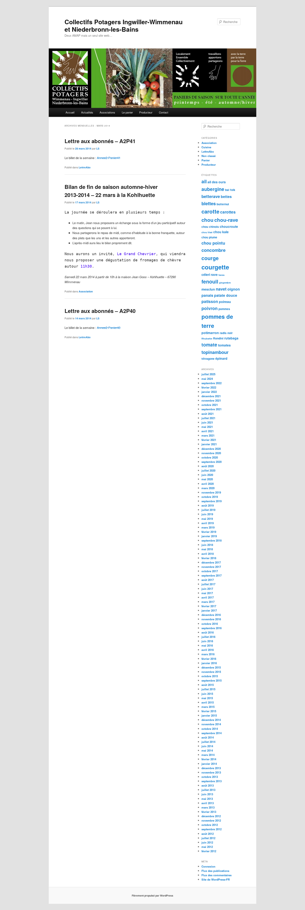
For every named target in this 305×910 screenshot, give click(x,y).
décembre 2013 (211, 768)
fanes (221, 274)
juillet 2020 (208, 470)
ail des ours (216, 182)
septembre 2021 (211, 409)
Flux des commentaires (216, 875)
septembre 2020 (211, 462)
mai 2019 (207, 519)
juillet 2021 (208, 418)
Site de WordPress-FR (215, 879)
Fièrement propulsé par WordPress (152, 895)
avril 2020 (207, 484)
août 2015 (207, 685)
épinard (221, 358)
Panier (205, 160)
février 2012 (208, 851)
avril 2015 (207, 702)
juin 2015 (207, 694)
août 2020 (207, 466)
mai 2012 (207, 847)
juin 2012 (207, 842)
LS (97, 148)
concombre (213, 250)
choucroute (229, 226)
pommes (224, 309)
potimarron (210, 332)
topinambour (215, 352)
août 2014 (207, 737)
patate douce (225, 295)
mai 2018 (207, 549)
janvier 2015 (209, 715)
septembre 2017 (211, 575)
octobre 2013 (209, 777)
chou (207, 219)
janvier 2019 (209, 536)
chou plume (209, 237)
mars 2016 (208, 654)
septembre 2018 (211, 540)
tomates (224, 345)
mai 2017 (207, 593)
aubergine (212, 189)
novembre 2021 (211, 400)
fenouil (209, 281)
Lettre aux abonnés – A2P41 (100, 141)
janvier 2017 (209, 610)
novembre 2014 (211, 724)
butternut (223, 204)
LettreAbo (84, 167)
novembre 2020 (211, 453)
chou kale (221, 231)
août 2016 (207, 632)
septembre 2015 (211, 680)
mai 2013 (207, 799)
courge (210, 258)
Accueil (70, 112)
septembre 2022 (211, 383)
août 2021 (207, 414)
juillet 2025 (208, 374)
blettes (208, 203)
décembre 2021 (211, 396)
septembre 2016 (211, 628)
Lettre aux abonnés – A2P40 (100, 311)
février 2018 (208, 558)
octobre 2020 (209, 457)
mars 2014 (208, 755)
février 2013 (208, 812)
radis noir (226, 333)
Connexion (208, 866)
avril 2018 (207, 554)
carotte (210, 211)
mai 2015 (207, 698)
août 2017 (207, 580)
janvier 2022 (209, 392)
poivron (209, 308)
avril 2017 (207, 597)
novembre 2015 (211, 672)
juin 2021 (207, 422)
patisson (209, 301)
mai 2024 (207, 379)
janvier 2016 (209, 663)
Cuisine (206, 147)
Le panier (127, 112)
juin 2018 (207, 545)
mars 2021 (208, 435)
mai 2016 (207, 645)
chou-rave (226, 219)
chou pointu (213, 243)
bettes (226, 196)
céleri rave (209, 274)
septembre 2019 (211, 501)
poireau (225, 301)
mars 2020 (208, 488)
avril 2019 (207, 523)
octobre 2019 (209, 497)
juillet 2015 (208, 689)
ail (204, 181)
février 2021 (208, 440)
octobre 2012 (209, 825)
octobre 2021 (209, 405)
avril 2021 (207, 431)
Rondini (218, 338)
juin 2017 (207, 589)
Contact (163, 112)
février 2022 (208, 387)
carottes (228, 212)
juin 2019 (207, 514)
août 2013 (207, 785)
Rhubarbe (206, 338)
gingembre (225, 282)
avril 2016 (207, 650)
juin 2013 (207, 794)
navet (221, 289)
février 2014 (208, 759)
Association (86, 291)
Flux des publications (215, 871)
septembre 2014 (211, 733)
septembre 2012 (211, 829)
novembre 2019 (211, 492)
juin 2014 (207, 746)
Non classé (208, 156)
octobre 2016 (209, 624)
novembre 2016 (211, 619)
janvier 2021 (209, 444)
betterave (210, 196)
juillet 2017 (208, 584)
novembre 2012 (211, 820)
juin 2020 (207, 475)
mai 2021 (207, 427)
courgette (215, 267)
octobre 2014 (209, 729)
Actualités (87, 112)
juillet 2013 (208, 790)
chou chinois (210, 227)
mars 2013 (208, 807)
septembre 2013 (211, 781)
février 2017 (208, 606)
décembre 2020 (211, 449)
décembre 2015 (211, 667)
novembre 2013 (211, 772)
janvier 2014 (209, 764)
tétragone (208, 359)
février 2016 (208, 659)
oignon (233, 289)
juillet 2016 (208, 637)
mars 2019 (208, 527)
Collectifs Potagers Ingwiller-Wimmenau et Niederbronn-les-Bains (124, 25)
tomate (209, 344)
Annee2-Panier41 (108, 158)
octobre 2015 (209, 676)
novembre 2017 (211, 567)
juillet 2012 (208, 838)
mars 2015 (208, 707)
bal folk (230, 190)
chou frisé (206, 232)
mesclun (208, 289)
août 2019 (207, 505)
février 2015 (208, 711)
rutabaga (231, 338)
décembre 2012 (211, 816)
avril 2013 (207, 803)
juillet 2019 (208, 510)
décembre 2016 (211, 615)
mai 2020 (207, 479)
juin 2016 (207, 641)
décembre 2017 (211, 562)
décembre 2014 (211, 720)
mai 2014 (207, 750)
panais (207, 295)
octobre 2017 (209, 571)
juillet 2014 (208, 742)
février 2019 (208, 532)
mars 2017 (208, 602)
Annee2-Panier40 (108, 327)
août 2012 (207, 834)
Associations (107, 112)
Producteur (145, 112)
